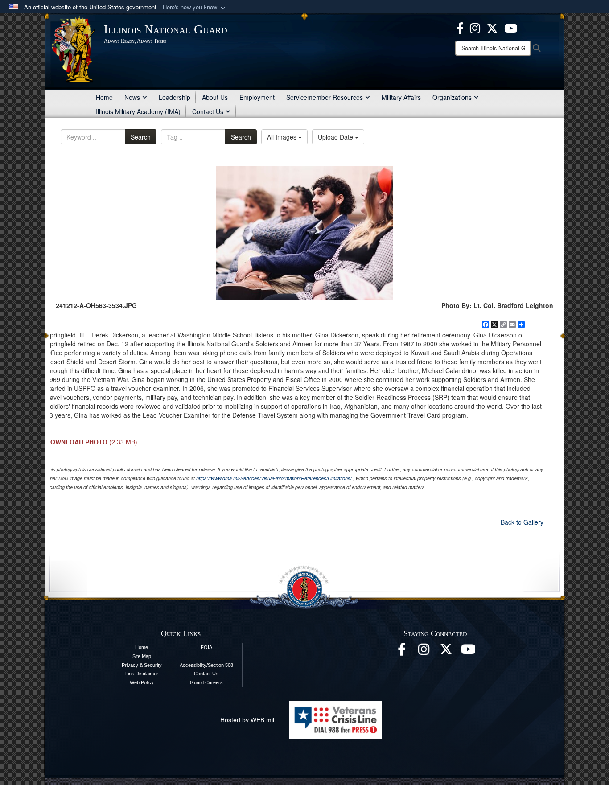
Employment (257, 97)
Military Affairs (401, 97)
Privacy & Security (142, 665)
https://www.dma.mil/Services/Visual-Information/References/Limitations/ (274, 478)
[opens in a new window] (492, 27)
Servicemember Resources (324, 97)
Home (104, 97)
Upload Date (336, 136)
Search (141, 136)
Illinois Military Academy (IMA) (138, 111)
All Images (282, 136)
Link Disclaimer (141, 673)
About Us (215, 97)
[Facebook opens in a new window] (460, 27)
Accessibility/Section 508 (206, 665)
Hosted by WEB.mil (247, 719)
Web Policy (142, 682)
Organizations (452, 97)
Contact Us (207, 111)
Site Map (141, 656)
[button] (195, 7)
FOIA (206, 647)
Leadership (174, 97)
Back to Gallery (522, 522)
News (132, 97)
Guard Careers (206, 682)
